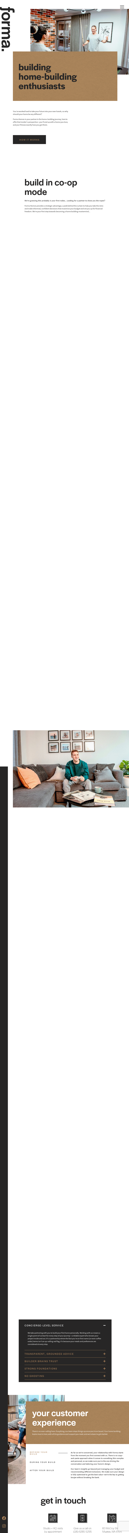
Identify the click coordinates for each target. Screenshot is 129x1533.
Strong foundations (41, 1368)
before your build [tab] (39, 1453)
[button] (65, 1325)
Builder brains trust (41, 1361)
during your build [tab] (43, 1462)
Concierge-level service (44, 1325)
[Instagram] (4, 1526)
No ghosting (34, 1376)
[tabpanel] (98, 1466)
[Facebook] (4, 1518)
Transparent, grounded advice (49, 1354)
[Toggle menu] (122, 7)
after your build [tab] (42, 1470)
